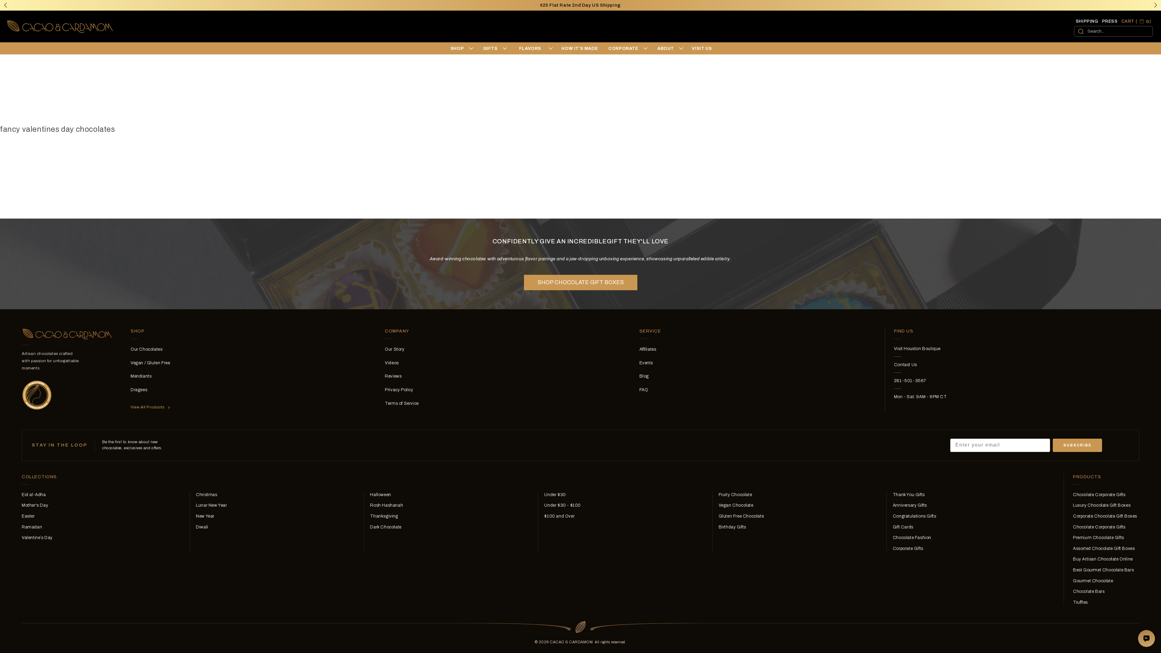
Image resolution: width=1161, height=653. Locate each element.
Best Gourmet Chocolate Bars (1103, 570)
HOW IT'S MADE (579, 48)
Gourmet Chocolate (1093, 581)
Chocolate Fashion (912, 537)
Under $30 (555, 494)
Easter (28, 516)
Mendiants (141, 376)
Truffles (1080, 602)
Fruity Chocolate (735, 494)
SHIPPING (1087, 21)
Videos (392, 363)
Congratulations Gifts (914, 516)
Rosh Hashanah (386, 505)
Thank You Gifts (909, 494)
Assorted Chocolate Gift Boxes (1104, 548)
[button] (1156, 5)
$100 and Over (559, 516)
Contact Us (905, 364)
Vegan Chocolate (736, 505)
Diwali (202, 527)
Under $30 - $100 (562, 505)
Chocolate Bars (1088, 591)
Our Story (394, 349)
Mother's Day (35, 505)
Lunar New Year (211, 505)
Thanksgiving (384, 516)
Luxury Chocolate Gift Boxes (1101, 505)
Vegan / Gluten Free (150, 363)
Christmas (206, 494)
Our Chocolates (146, 349)
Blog (644, 376)
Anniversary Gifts (910, 505)
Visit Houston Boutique (917, 348)
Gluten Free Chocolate (741, 516)
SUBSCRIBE (1077, 445)
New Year (205, 516)
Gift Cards (903, 527)
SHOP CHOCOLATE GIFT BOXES (581, 282)
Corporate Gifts (908, 548)
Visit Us (702, 48)
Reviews (393, 376)
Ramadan (32, 527)
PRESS (1110, 21)
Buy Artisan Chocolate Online (1103, 559)
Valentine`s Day (37, 537)
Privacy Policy (399, 390)
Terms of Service (402, 403)
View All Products (147, 407)
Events (646, 363)
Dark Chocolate (385, 527)
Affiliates (647, 349)
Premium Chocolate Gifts (1098, 537)
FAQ (643, 390)
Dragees (139, 390)
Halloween (380, 494)
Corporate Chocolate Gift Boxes (1105, 516)
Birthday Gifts (732, 527)
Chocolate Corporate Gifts (1099, 494)
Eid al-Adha (34, 494)
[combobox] (1113, 31)
